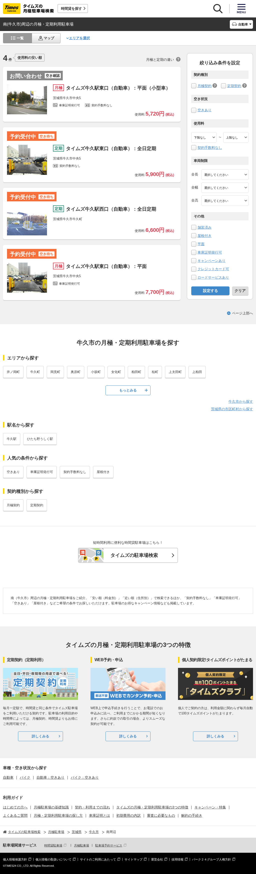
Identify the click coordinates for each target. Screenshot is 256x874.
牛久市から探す (240, 401)
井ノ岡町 (13, 372)
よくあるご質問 (15, 815)
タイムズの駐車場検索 (134, 555)
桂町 (155, 372)
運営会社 (157, 859)
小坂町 (96, 372)
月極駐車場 (81, 845)
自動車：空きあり (50, 777)
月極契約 (205, 86)
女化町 (116, 372)
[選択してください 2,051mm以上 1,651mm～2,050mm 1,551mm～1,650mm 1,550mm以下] (225, 200)
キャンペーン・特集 (210, 807)
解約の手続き (191, 815)
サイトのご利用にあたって (98, 859)
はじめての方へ (15, 807)
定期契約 (234, 86)
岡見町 (55, 372)
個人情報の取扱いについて (54, 859)
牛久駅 (11, 439)
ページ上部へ (242, 313)
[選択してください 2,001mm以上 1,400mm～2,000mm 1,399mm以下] (225, 187)
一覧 (20, 38)
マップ (49, 38)
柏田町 (136, 372)
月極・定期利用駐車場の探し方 (58, 815)
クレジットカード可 (213, 269)
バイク (25, 777)
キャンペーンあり (212, 261)
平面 (201, 244)
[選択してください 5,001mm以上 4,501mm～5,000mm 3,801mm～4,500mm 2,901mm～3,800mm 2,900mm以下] (225, 174)
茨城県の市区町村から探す (232, 409)
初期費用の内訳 (128, 815)
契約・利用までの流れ (92, 807)
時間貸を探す (71, 9)
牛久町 (35, 372)
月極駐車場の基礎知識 (51, 807)
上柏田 (197, 372)
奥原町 (75, 372)
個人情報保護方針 (15, 859)
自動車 (8, 777)
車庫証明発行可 (210, 252)
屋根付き (205, 236)
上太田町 (175, 372)
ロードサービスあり (213, 277)
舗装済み (205, 227)
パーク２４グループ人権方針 (211, 859)
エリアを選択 (79, 38)
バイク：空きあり (85, 777)
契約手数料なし (210, 148)
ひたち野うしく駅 (40, 439)
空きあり (205, 110)
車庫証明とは (99, 815)
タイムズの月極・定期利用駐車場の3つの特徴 (152, 807)
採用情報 (178, 859)
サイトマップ (133, 859)
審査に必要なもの (161, 815)
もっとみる (128, 390)
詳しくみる (40, 736)
